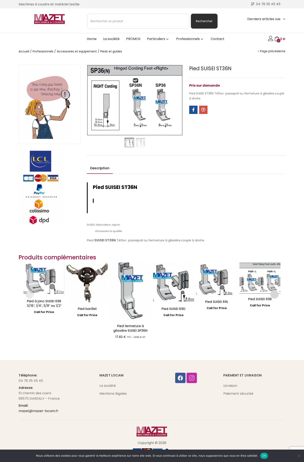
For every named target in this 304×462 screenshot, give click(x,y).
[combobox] (138, 21)
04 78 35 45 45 (31, 380)
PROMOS (133, 38)
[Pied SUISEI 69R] (260, 278)
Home (92, 38)
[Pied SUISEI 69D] (173, 283)
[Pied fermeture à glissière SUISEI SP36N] (130, 291)
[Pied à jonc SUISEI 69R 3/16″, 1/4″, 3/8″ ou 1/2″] (44, 279)
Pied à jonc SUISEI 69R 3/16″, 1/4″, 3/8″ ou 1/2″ (44, 303)
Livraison (230, 385)
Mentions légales (113, 393)
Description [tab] (99, 168)
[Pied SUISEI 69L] (216, 279)
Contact (217, 38)
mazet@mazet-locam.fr (39, 411)
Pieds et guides (111, 51)
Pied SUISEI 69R (260, 299)
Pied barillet (87, 309)
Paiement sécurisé (238, 393)
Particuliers (156, 38)
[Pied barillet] (87, 283)
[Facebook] (180, 378)
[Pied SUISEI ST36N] (193, 110)
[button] (279, 39)
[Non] (299, 456)
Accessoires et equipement (77, 51)
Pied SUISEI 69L (216, 302)
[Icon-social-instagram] (192, 378)
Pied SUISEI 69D (174, 309)
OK (264, 455)
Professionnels (188, 38)
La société (111, 38)
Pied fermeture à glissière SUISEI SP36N (130, 328)
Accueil (24, 51)
